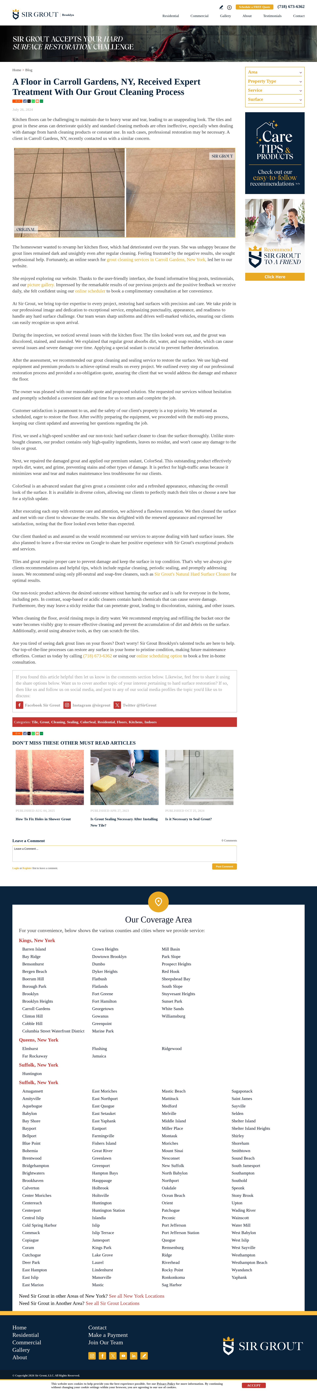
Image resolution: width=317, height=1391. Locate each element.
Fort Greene (102, 993)
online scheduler (90, 290)
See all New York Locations (136, 1296)
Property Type (262, 81)
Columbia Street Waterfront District (53, 1031)
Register (27, 868)
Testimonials (272, 16)
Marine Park (103, 1031)
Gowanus (100, 1016)
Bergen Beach (34, 971)
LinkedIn (133, 1356)
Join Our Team (105, 1342)
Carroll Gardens (36, 1008)
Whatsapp (33, 101)
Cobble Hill (32, 1023)
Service (255, 90)
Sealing (72, 722)
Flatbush (99, 978)
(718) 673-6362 (291, 6)
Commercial (200, 16)
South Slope (172, 986)
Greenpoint (102, 1023)
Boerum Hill (33, 978)
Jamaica (99, 1056)
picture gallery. (41, 284)
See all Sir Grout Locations (113, 1303)
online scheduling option (159, 655)
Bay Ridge (31, 956)
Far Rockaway (35, 1056)
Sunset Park (172, 1001)
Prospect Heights (176, 964)
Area (252, 71)
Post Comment (224, 866)
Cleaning (58, 722)
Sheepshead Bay (176, 978)
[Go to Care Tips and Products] (275, 153)
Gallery (225, 16)
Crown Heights (105, 949)
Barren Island (34, 949)
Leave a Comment (28, 840)
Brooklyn (30, 993)
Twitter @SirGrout (139, 705)
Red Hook (170, 971)
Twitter (29, 101)
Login (15, 868)
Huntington (32, 1073)
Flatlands (100, 986)
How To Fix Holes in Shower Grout (43, 819)
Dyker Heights (105, 971)
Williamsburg (173, 1016)
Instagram (92, 1356)
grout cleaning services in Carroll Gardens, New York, (156, 259)
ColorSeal (88, 722)
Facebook (25, 101)
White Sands (173, 1008)
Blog (28, 70)
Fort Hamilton (104, 1001)
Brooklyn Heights (37, 1001)
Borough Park (34, 986)
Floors (122, 722)
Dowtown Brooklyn (109, 956)
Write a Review (221, 7)
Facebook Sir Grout (42, 705)
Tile (35, 722)
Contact (299, 16)
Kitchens (135, 722)
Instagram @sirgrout (91, 705)
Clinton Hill (32, 1016)
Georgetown (103, 1008)
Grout (44, 722)
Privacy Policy (166, 1383)
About (247, 16)
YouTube (123, 1356)
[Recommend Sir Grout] (275, 240)
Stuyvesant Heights (178, 993)
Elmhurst (30, 1048)
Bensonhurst (33, 964)
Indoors (150, 722)
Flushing (99, 1048)
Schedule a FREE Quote (254, 7)
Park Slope (171, 956)
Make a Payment (108, 1335)
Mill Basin (171, 949)
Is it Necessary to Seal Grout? (188, 819)
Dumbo (98, 964)
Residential (170, 16)
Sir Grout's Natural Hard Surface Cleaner (192, 574)
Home (16, 70)
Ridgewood (172, 1048)
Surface (255, 99)
